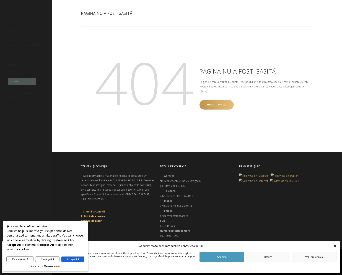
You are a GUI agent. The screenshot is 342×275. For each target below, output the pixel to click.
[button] (335, 246)
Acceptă (222, 256)
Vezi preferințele (314, 256)
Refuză (268, 256)
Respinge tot (47, 259)
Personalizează (20, 259)
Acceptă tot (73, 259)
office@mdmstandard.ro (174, 215)
